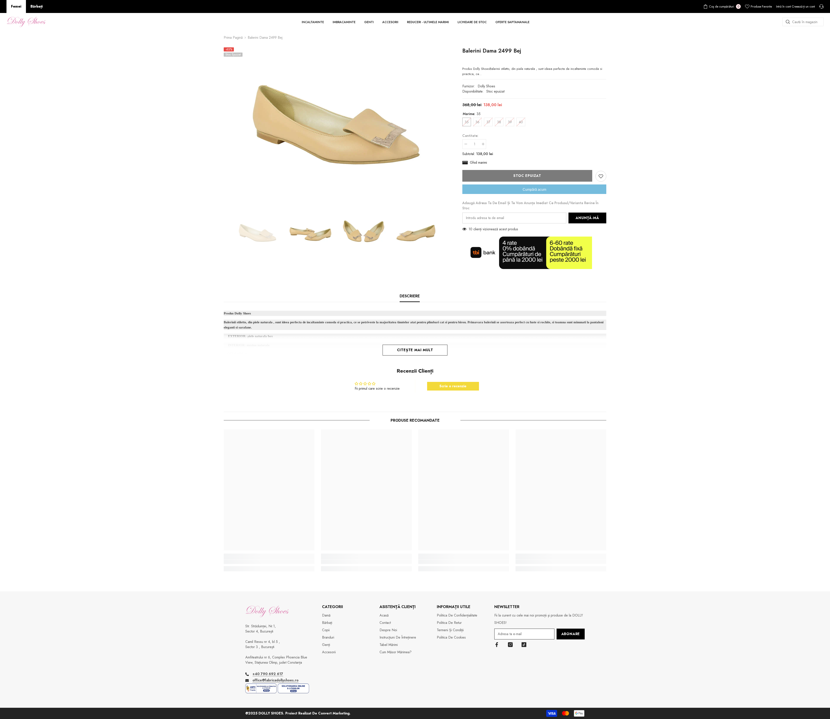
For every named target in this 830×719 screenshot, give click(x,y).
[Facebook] (497, 644)
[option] (337, 119)
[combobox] (803, 22)
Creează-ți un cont (803, 6)
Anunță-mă (587, 217)
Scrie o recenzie (452, 386)
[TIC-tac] (524, 644)
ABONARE (570, 633)
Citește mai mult (415, 349)
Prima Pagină (233, 37)
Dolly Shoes (486, 86)
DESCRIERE (410, 296)
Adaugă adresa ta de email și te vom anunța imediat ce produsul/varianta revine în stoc (530, 205)
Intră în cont (783, 6)
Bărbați (36, 6)
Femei (16, 6)
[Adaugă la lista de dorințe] (600, 176)
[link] (269, 562)
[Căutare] (803, 22)
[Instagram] (510, 644)
